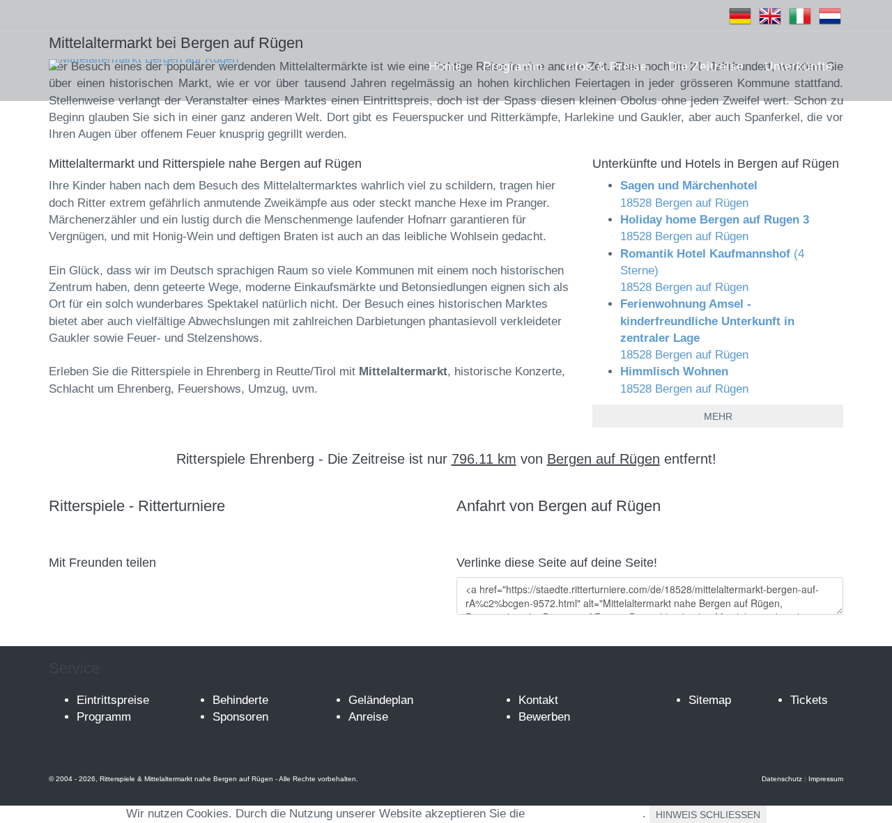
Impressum (825, 779)
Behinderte (240, 700)
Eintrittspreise (113, 700)
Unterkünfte (798, 66)
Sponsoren (240, 716)
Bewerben (544, 716)
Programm (513, 66)
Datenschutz (782, 779)
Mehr (718, 416)
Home (445, 66)
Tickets (809, 700)
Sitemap (710, 700)
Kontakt (538, 700)
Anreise (368, 716)
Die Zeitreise (706, 66)
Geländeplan (380, 700)
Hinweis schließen (708, 814)
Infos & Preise (605, 66)
